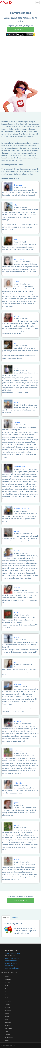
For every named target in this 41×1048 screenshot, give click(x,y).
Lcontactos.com (10, 963)
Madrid (7, 976)
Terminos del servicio (12, 953)
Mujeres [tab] (6, 918)
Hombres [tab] (15, 918)
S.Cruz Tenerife (9, 1037)
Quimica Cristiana (11, 961)
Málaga (7, 989)
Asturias (7, 1025)
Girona (7, 1031)
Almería (7, 1040)
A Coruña (7, 1004)
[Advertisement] (20, 57)
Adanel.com (9, 966)
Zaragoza (7, 1016)
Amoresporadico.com (12, 968)
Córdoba (7, 1034)
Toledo (7, 1019)
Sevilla (7, 986)
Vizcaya (7, 1013)
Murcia (7, 995)
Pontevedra (8, 1022)
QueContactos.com (12, 958)
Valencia (7, 983)
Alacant (7, 992)
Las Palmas (8, 1010)
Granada (7, 1007)
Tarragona (8, 1001)
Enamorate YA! (20, 30)
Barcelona (8, 979)
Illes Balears (8, 1028)
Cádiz (6, 998)
